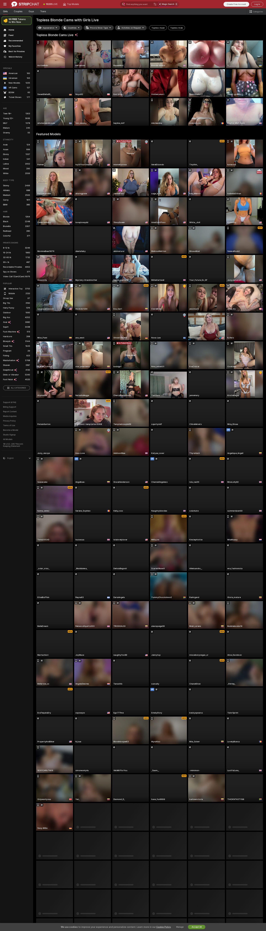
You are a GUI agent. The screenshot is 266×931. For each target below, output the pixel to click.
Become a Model (10, 430)
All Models (7, 439)
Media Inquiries (10, 416)
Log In (257, 4)
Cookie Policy (163, 927)
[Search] (155, 4)
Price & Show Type (99, 28)
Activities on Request (131, 28)
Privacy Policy (9, 421)
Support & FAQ (9, 402)
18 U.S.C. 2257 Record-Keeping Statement (13, 445)
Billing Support (9, 407)
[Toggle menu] (5, 4)
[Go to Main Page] (25, 4)
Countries (72, 28)
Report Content (10, 412)
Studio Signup (9, 435)
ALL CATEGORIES (18, 388)
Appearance (48, 28)
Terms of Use (9, 425)
